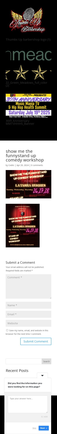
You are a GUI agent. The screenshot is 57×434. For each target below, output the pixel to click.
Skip (34, 428)
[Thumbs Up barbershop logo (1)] (28, 35)
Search (46, 361)
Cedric (11, 165)
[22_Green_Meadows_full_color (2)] (28, 79)
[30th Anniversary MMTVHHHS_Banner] (28, 117)
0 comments (37, 165)
